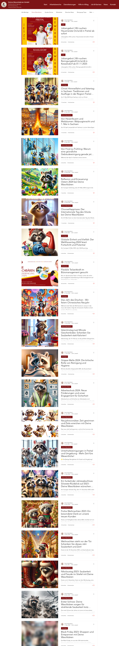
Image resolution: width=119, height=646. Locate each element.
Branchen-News (69, 12)
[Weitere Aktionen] (94, 21)
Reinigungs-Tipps (81, 12)
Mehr (91, 12)
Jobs (63, 24)
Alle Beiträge (24, 12)
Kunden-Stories (49, 12)
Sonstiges (64, 85)
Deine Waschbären (37, 12)
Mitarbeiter (59, 12)
